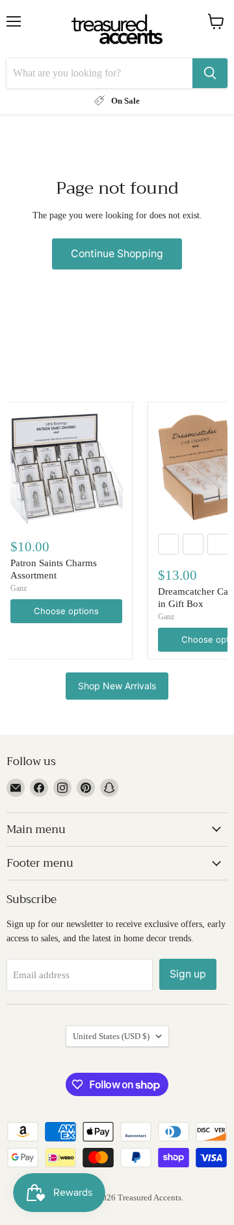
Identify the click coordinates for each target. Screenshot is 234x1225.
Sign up (188, 974)
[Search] (210, 73)
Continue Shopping (117, 253)
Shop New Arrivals (117, 685)
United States (111, 1036)
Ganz (18, 588)
